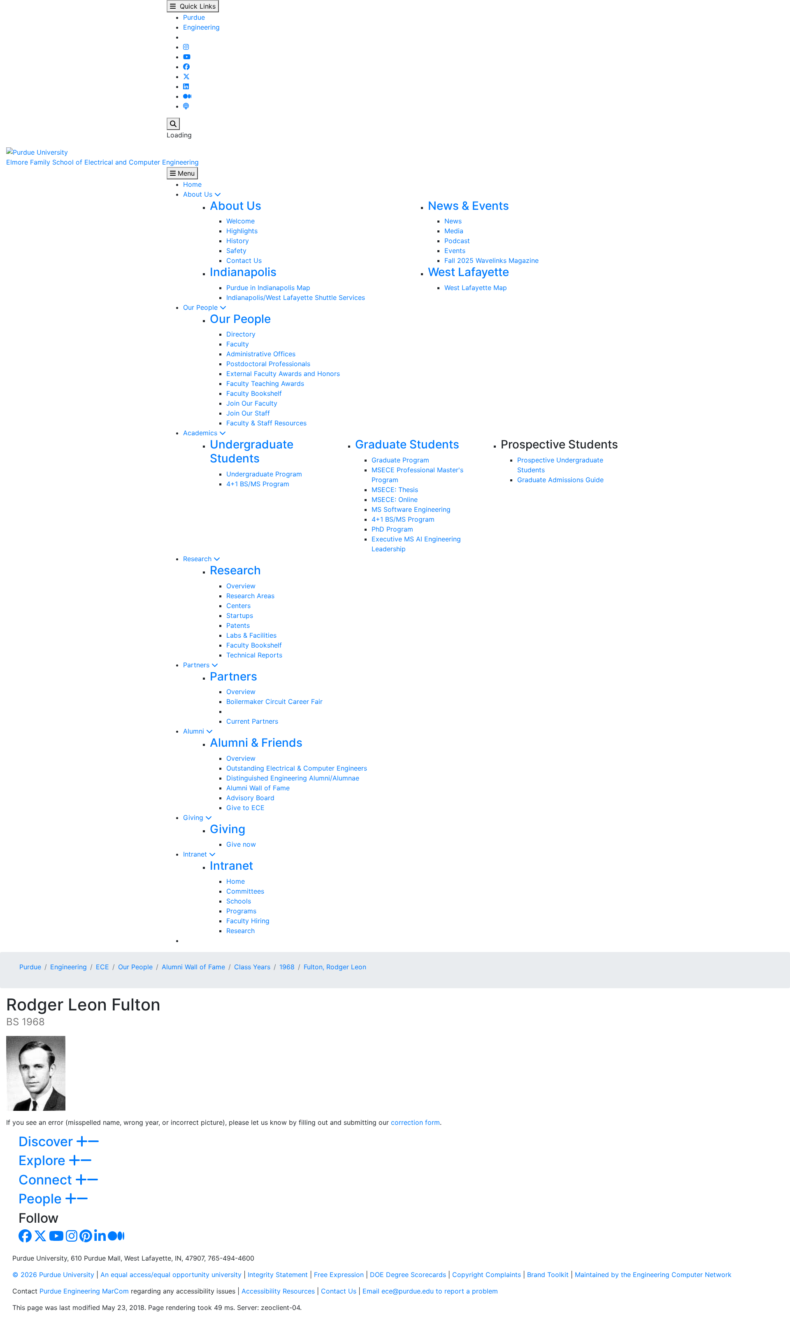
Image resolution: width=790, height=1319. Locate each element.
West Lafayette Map (475, 287)
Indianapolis (243, 272)
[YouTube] (187, 57)
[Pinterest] (85, 1238)
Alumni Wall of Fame (258, 788)
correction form (415, 1122)
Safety (236, 250)
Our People (201, 307)
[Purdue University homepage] (37, 151)
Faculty (237, 344)
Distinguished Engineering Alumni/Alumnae (292, 778)
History (237, 241)
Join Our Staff (248, 413)
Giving (194, 817)
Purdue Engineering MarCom (84, 1291)
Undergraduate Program (264, 474)
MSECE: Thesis (395, 489)
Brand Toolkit (548, 1274)
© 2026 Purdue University (53, 1274)
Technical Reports (254, 655)
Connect (47, 1180)
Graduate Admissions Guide (560, 480)
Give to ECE (245, 807)
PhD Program (392, 529)
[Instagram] (186, 47)
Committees (245, 891)
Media (453, 231)
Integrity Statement (278, 1274)
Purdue (194, 17)
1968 (287, 967)
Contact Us (244, 260)
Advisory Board (250, 798)
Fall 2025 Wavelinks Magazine (491, 260)
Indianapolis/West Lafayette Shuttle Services (295, 297)
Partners (197, 665)
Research (198, 559)
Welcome (240, 221)
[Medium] (187, 96)
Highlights (242, 231)
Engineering (201, 27)
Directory (241, 334)
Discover (47, 1141)
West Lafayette (468, 272)
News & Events (468, 206)
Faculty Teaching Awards (265, 383)
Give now (241, 844)
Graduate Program (400, 460)
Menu (185, 173)
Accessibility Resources (278, 1291)
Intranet (196, 854)
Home (192, 184)
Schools (238, 901)
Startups (239, 615)
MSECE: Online (395, 499)
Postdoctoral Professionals (268, 364)
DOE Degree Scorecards (408, 1274)
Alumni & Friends (256, 743)
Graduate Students (407, 444)
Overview (241, 586)
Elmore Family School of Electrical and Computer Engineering (102, 162)
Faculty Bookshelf (254, 393)
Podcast (457, 241)
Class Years (252, 967)
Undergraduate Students (251, 451)
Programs (241, 911)
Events (454, 250)
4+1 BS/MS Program (257, 484)
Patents (238, 625)
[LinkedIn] (186, 86)
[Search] (173, 124)
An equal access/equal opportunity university (171, 1274)
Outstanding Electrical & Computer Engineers (296, 768)
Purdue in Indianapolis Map (268, 287)
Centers (238, 605)
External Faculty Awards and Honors (283, 373)
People (42, 1199)
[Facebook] (186, 67)
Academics (201, 433)
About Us (198, 194)
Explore (44, 1160)
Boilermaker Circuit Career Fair (274, 701)
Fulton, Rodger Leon (335, 967)
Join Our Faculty (251, 403)
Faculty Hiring (248, 921)
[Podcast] (186, 106)
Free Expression (339, 1274)
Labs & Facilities (251, 635)
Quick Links (196, 6)
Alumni (194, 731)
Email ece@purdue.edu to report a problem (430, 1291)
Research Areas (250, 596)
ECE (102, 967)
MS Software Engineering (411, 509)
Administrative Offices (260, 354)
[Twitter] (186, 76)
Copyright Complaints (486, 1274)
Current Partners (252, 721)
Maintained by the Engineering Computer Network (653, 1274)
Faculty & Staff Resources (266, 423)
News (453, 221)
